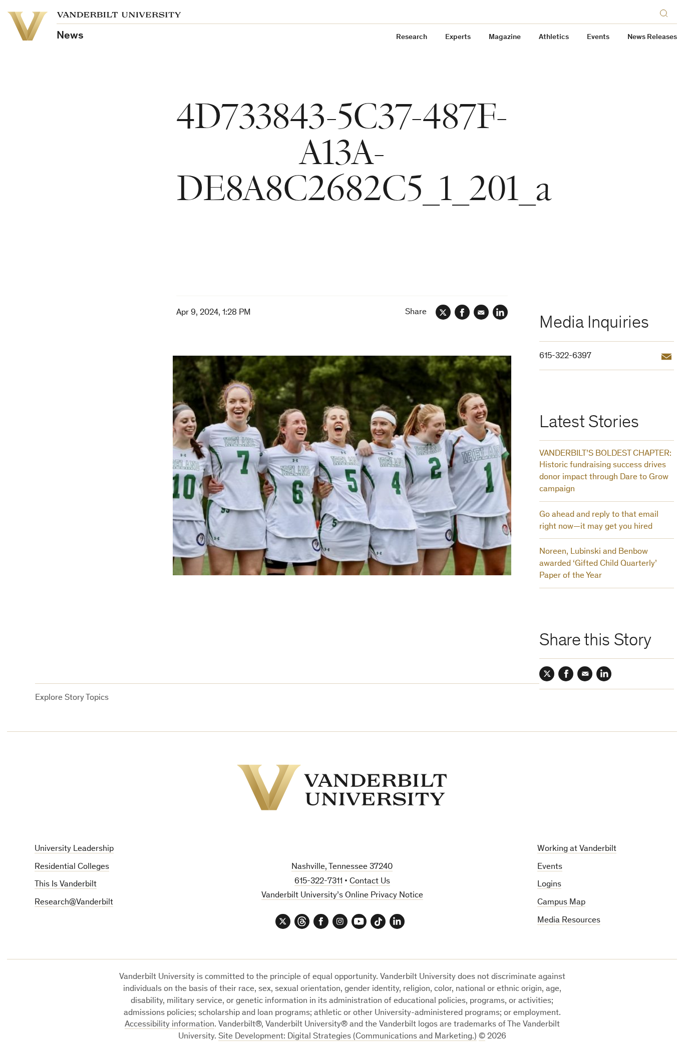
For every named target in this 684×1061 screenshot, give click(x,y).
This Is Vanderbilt (66, 884)
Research (411, 37)
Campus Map (561, 902)
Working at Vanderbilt (576, 849)
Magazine (505, 37)
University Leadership (74, 849)
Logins (549, 884)
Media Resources (568, 920)
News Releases (652, 37)
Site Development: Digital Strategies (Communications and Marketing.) (347, 1036)
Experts (458, 37)
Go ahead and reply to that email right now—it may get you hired (598, 521)
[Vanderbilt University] (342, 787)
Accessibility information (169, 1024)
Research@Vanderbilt (74, 902)
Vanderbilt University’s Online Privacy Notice (342, 895)
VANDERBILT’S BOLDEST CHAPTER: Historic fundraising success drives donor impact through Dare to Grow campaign (605, 472)
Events (598, 37)
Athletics (554, 37)
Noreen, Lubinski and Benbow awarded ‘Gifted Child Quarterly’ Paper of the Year (598, 564)
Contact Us (370, 881)
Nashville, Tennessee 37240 (342, 867)
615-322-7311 (318, 881)
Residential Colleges (72, 867)
